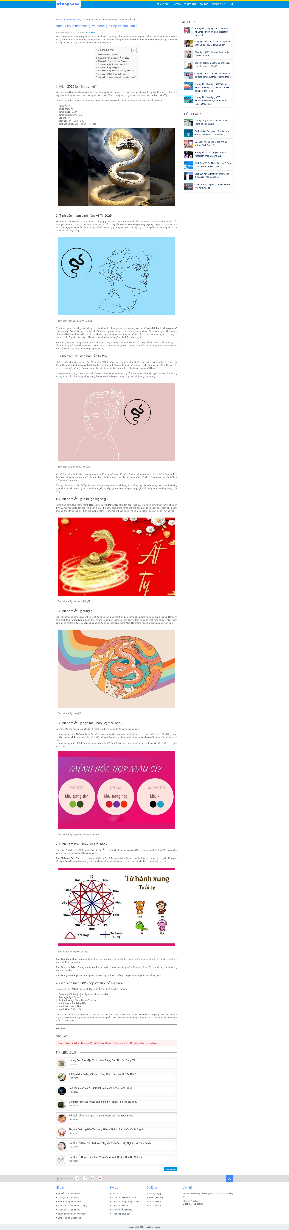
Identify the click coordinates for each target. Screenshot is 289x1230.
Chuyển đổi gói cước (122, 1209)
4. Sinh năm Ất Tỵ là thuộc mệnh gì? (111, 64)
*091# (115, 1193)
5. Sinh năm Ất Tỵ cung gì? (107, 67)
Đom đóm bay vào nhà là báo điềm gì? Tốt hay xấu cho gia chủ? (103, 1101)
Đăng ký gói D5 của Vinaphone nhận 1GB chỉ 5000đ (211, 54)
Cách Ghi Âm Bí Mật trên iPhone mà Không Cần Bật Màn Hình (211, 175)
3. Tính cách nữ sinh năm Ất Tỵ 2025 (111, 61)
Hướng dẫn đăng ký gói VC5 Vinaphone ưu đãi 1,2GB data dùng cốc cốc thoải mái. (211, 100)
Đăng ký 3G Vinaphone (69, 1209)
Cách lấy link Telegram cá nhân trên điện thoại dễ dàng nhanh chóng (211, 133)
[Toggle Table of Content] (132, 50)
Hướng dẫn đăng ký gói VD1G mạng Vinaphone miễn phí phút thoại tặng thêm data (211, 31)
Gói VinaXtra (155, 1201)
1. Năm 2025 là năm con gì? (108, 54)
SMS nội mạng (156, 1197)
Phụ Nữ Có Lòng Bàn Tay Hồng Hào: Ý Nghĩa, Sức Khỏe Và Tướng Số (106, 1129)
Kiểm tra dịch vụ (120, 1205)
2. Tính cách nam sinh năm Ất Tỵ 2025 (112, 57)
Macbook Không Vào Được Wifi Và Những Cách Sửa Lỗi (210, 143)
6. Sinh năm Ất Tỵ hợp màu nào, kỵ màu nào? (115, 70)
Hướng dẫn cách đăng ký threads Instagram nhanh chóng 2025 (210, 154)
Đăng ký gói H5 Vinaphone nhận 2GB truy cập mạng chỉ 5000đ (212, 64)
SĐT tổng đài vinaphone (69, 1217)
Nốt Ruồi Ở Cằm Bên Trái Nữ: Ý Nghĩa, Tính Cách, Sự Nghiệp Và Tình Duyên (110, 1143)
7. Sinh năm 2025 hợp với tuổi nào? (111, 74)
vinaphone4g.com (152, 1227)
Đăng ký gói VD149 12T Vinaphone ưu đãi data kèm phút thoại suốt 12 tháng (212, 75)
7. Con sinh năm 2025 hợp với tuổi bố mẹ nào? (116, 77)
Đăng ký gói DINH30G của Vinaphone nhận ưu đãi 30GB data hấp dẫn (212, 43)
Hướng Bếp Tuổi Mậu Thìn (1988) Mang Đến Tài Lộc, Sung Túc (102, 1060)
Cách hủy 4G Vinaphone (124, 1197)
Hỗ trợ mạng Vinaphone (69, 1201)
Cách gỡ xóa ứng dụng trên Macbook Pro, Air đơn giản (212, 186)
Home (58, 19)
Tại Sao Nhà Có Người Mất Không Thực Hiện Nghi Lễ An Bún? (102, 1074)
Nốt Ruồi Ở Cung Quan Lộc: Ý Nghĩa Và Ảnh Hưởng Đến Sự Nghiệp (105, 1157)
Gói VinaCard (155, 1205)
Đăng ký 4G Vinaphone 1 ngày (72, 1205)
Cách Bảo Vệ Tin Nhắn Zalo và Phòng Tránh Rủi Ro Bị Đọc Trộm (212, 165)
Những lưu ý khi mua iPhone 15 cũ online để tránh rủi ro (210, 122)
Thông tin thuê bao (121, 1213)
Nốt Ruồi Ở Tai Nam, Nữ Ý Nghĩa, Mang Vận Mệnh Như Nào (101, 1115)
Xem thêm (170, 1169)
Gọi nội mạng (155, 1193)
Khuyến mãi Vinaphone (69, 1193)
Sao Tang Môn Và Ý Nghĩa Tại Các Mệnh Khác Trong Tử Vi (100, 1088)
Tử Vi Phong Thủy (72, 19)
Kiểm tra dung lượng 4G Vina (126, 1201)
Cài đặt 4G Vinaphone (68, 1197)
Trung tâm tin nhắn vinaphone (72, 1213)
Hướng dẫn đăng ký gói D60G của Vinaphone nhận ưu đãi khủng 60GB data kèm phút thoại (211, 87)
